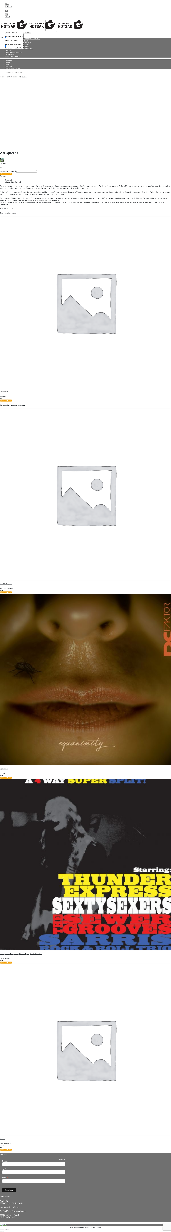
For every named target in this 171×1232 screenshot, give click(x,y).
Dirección (8, 66)
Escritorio (8, 60)
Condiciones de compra (13, 52)
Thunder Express (6, 588)
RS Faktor (4, 773)
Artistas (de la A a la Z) (31, 39)
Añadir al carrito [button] (6, 401)
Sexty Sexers (5, 958)
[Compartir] (6, 1229)
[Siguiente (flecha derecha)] (3, 1231)
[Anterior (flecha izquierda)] (1, 1231)
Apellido (5, 1169)
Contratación (28, 49)
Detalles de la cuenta (12, 68)
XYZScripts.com (96, 1227)
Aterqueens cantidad (7, 171)
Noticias (26, 45)
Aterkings (3, 396)
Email (5, 1178)
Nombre (5, 1161)
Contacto (8, 50)
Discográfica (9, 54)
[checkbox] (16, 35)
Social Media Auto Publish (77, 1227)
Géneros (26, 47)
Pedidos (7, 62)
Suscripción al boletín (12, 56)
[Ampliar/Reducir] (1, 1229)
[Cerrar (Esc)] (8, 1229)
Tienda (25, 41)
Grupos (14, 77)
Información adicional (13, 182)
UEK (2, 1145)
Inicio (2, 77)
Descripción (9, 180)
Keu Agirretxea (5, 1143)
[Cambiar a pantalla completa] (3, 1229)
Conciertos (27, 43)
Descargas (8, 64)
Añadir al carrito (6, 174)
